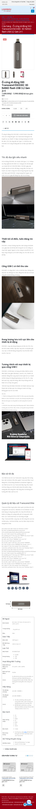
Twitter (6, 121)
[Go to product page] (9, 767)
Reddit (28, 121)
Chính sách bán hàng (19, 802)
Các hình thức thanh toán (7, 802)
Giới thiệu (4, 4)
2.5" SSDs (3, 776)
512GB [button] (15, 108)
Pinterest (12, 121)
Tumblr (25, 121)
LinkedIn (9, 121)
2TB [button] (26, 108)
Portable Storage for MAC (15, 102)
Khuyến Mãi (25, 776)
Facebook (3, 121)
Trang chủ (4, 2)
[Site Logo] (6, 10)
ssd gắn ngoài (10, 104)
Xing (22, 121)
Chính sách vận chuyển (7, 804)
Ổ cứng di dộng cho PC (12, 101)
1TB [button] (21, 108)
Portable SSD (5, 102)
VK (19, 121)
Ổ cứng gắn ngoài (22, 101)
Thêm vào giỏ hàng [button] (3, 785)
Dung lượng (6, 108)
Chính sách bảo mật (18, 804)
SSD (5, 104)
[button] (31, 8)
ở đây (25, 732)
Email (15, 121)
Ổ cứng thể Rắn (30, 101)
